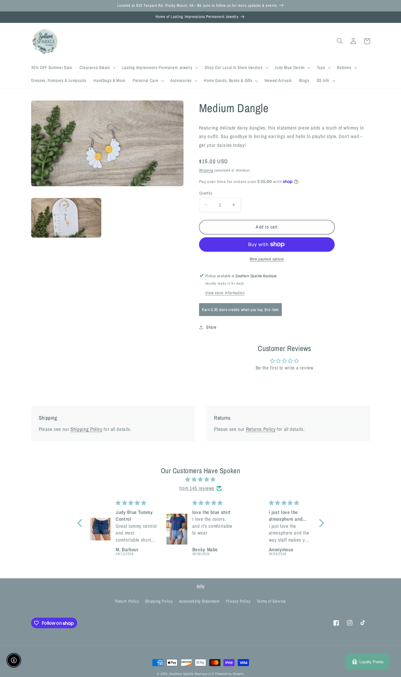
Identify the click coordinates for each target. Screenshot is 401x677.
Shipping (206, 169)
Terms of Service (271, 601)
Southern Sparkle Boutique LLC (191, 673)
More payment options (267, 258)
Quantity (205, 192)
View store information (225, 293)
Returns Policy (261, 429)
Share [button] (211, 327)
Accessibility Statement (199, 601)
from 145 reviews (196, 488)
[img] (201, 479)
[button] (97, 67)
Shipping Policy (86, 429)
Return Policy (127, 601)
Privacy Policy (238, 601)
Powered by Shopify (229, 673)
